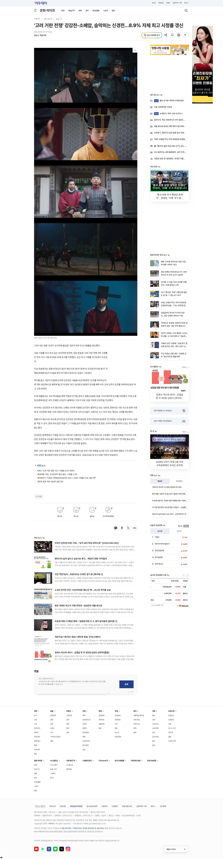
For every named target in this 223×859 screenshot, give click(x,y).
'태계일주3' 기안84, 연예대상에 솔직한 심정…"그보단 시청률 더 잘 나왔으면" (66, 478)
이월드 (157, 537)
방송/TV (71, 11)
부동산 (68, 711)
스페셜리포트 (87, 761)
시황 (35, 720)
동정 (153, 741)
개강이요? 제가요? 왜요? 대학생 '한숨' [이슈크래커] (77, 637)
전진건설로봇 (159, 550)
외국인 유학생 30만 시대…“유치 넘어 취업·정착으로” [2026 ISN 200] (86, 543)
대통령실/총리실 (138, 715)
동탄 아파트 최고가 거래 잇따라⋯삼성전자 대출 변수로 (78, 605)
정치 (135, 711)
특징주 (160, 481)
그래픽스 (53, 773)
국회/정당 (136, 720)
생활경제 (101, 724)
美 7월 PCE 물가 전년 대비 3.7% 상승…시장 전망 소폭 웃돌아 (178, 146)
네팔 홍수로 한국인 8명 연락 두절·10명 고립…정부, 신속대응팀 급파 (180, 126)
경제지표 (101, 720)
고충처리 (104, 806)
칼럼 (169, 737)
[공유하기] (166, 35)
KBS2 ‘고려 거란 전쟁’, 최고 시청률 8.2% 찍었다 (55, 471)
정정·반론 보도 (127, 806)
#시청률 (39, 496)
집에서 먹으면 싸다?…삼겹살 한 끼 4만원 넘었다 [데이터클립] (82, 652)
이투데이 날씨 (136, 761)
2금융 (52, 728)
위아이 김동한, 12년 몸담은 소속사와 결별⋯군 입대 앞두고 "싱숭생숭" (174, 336)
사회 (153, 711)
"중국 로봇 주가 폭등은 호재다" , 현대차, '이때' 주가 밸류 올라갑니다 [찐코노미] (169, 198)
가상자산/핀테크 (55, 737)
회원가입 (161, 3)
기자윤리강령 (77, 828)
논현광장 (171, 720)
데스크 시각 (172, 728)
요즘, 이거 (53, 769)
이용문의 (115, 806)
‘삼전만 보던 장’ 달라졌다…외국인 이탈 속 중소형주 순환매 (176, 158)
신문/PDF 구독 (177, 3)
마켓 (35, 711)
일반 (113, 11)
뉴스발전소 (54, 761)
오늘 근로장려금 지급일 (163, 107)
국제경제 (117, 715)
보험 (51, 724)
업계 (67, 720)
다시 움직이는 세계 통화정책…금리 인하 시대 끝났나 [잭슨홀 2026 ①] (181, 152)
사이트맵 (163, 806)
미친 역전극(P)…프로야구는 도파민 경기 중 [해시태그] (79, 574)
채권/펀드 (37, 741)
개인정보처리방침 (76, 806)
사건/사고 (155, 724)
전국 (153, 732)
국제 (116, 711)
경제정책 (101, 715)
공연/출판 (96, 11)
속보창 (168, 3)
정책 (67, 724)
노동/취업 (155, 728)
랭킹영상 (69, 769)
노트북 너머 (172, 741)
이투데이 (37, 19)
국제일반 (117, 720)
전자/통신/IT (86, 720)
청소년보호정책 (91, 806)
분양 (67, 728)
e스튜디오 (69, 765)
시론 (169, 724)
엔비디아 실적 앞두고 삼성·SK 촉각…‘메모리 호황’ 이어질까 (81, 558)
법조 (153, 715)
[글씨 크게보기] (185, 35)
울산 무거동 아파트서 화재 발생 (169, 100)
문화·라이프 (47, 10)
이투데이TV (70, 761)
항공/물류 (85, 732)
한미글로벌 (159, 557)
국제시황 (37, 750)
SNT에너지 (159, 564)
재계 (83, 715)
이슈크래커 (53, 765)
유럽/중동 (118, 737)
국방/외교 (136, 724)
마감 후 (170, 732)
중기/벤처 (85, 745)
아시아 (117, 732)
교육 (153, 720)
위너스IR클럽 (119, 761)
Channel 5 (103, 761)
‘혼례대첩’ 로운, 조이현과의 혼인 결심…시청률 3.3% (57, 474)
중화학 (84, 728)
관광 (63, 11)
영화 (80, 11)
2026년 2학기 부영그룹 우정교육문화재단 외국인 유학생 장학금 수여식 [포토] (169, 465)
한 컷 (51, 778)
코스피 (160, 531)
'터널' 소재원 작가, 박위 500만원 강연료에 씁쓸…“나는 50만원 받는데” (181, 139)
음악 (87, 11)
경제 (100, 711)
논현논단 (171, 715)
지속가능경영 (151, 761)
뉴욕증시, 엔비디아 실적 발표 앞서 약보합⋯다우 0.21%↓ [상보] (178, 133)
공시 (35, 715)
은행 (51, 720)
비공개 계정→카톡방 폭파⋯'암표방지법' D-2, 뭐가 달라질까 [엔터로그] (86, 621)
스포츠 (105, 11)
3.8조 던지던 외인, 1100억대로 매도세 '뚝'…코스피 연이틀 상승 (83, 590)
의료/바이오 (86, 741)
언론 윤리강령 (66, 828)
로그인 (154, 3)
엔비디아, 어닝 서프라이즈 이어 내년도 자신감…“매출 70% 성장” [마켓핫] (182, 120)
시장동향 (69, 715)
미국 (116, 724)
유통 (83, 737)
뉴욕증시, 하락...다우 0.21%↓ (169, 113)
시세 (35, 724)
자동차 (84, 724)
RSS (185, 3)
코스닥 (179, 531)
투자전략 (179, 481)
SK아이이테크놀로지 (162, 544)
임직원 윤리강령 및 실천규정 (93, 828)
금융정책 (53, 715)
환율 (35, 745)
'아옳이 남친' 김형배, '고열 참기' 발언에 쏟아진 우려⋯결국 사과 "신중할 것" (174, 346)
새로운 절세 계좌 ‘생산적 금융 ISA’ (50, 481)
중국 (116, 728)
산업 (84, 711)
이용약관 (63, 806)
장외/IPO (37, 728)
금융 (51, 711)
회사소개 (52, 806)
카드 (51, 732)
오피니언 (171, 711)
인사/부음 (155, 737)
